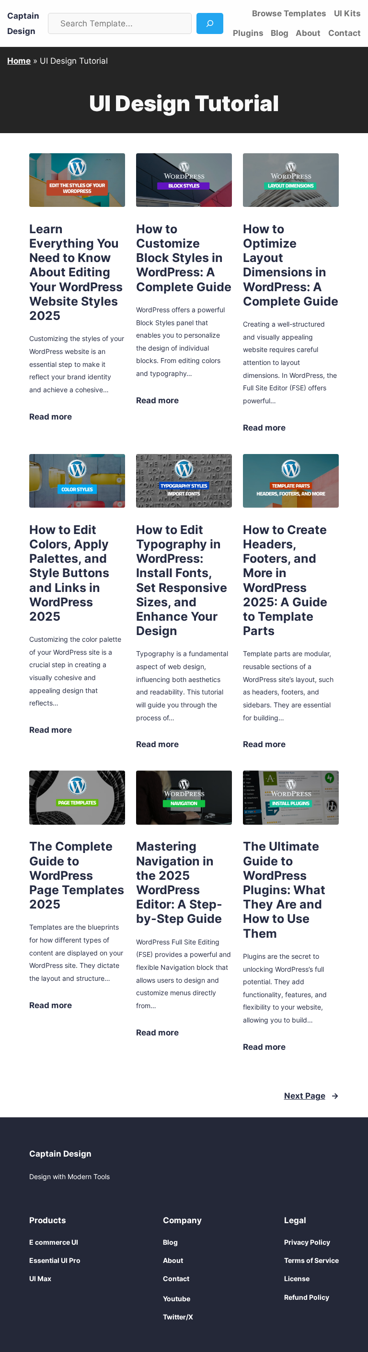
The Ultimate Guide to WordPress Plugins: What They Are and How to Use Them (284, 889)
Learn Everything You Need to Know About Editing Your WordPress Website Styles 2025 (76, 272)
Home (19, 61)
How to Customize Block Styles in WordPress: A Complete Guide (183, 258)
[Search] (209, 23)
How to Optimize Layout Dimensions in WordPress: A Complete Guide (290, 265)
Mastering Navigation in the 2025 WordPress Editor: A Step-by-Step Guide (179, 882)
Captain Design (60, 1154)
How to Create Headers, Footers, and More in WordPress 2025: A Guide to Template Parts (285, 580)
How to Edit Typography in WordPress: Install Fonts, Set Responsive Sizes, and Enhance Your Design (181, 580)
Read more (50, 417)
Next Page (311, 1096)
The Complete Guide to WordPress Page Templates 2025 (76, 875)
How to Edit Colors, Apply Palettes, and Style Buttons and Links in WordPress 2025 (69, 573)
